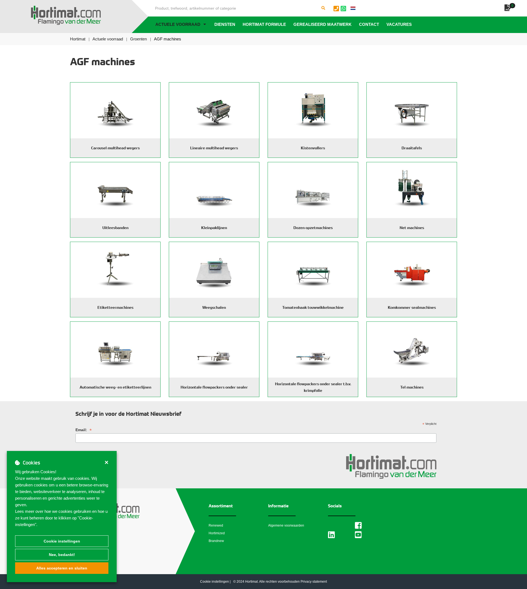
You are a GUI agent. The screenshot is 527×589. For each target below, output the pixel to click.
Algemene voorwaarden (286, 525)
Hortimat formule (264, 24)
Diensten (224, 24)
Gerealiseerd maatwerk (322, 24)
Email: (83, 430)
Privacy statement (314, 582)
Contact (369, 24)
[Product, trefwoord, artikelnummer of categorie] (323, 8)
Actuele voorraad (177, 24)
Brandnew (216, 541)
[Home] (66, 15)
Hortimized (217, 533)
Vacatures (399, 24)
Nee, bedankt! (62, 554)
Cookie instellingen (62, 541)
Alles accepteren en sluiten (61, 568)
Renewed (216, 525)
